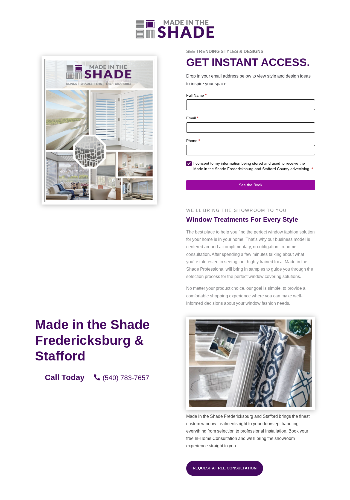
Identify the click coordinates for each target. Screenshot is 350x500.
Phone (193, 140)
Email (192, 118)
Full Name (196, 95)
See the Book (250, 185)
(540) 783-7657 (126, 377)
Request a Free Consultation (224, 468)
